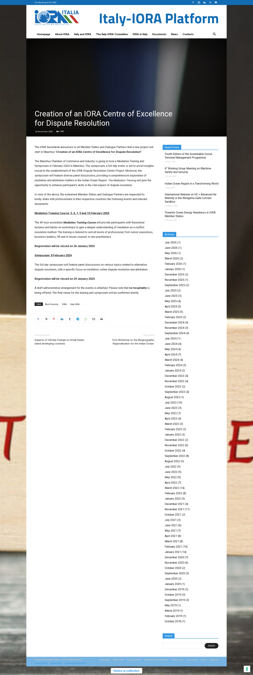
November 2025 (174, 279)
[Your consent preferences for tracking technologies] (247, 669)
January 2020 (173, 584)
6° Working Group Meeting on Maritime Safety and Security (188, 170)
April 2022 (171, 482)
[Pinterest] (53, 319)
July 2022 (171, 466)
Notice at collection (126, 670)
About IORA (62, 34)
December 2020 (174, 557)
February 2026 (173, 263)
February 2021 (173, 546)
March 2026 (172, 258)
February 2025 (173, 317)
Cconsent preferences (75, 663)
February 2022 (173, 493)
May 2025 (171, 301)
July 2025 (171, 290)
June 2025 (171, 295)
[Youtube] (215, 2)
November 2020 (174, 562)
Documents (159, 34)
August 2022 (172, 461)
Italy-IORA (75, 304)
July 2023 (171, 402)
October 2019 (173, 594)
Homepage (43, 34)
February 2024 (173, 365)
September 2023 (175, 392)
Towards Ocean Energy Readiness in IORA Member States (190, 214)
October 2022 (173, 450)
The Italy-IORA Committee (112, 34)
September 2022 (175, 456)
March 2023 (172, 424)
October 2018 (173, 621)
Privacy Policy (41, 663)
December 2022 (174, 440)
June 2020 (171, 578)
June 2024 (171, 344)
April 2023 (171, 418)
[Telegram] (77, 319)
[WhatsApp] (85, 319)
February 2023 (173, 429)
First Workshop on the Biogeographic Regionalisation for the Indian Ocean (133, 341)
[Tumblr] (69, 319)
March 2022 (172, 488)
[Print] (101, 319)
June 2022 (171, 472)
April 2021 (171, 536)
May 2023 (171, 413)
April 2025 (171, 306)
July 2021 (171, 520)
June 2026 (171, 247)
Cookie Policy (56, 663)
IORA (64, 304)
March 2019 (172, 610)
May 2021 (171, 530)
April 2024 (171, 354)
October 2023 (173, 386)
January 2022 (173, 498)
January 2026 (173, 269)
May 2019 (171, 605)
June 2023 (171, 408)
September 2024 (175, 333)
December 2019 (174, 589)
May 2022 (171, 477)
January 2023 (173, 434)
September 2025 (175, 285)
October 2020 (173, 568)
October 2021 (173, 514)
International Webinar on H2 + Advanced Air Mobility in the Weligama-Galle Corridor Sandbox (191, 198)
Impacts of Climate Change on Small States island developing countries (59, 341)
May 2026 (171, 253)
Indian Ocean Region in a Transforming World (191, 183)
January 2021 (173, 552)
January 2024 (173, 370)
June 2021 (171, 525)
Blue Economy (51, 304)
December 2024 (174, 322)
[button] (214, 34)
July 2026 (171, 242)
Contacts (188, 34)
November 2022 (174, 445)
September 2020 (175, 573)
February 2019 (173, 616)
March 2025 (172, 311)
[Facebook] (193, 2)
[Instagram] (198, 2)
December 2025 (174, 274)
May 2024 (171, 349)
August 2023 (172, 397)
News (174, 34)
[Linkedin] (204, 2)
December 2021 (174, 504)
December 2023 (174, 376)
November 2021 (174, 509)
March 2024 (172, 360)
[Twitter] (210, 2)
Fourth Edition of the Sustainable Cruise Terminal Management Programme (188, 155)
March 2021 (172, 541)
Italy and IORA (82, 34)
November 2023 (174, 381)
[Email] (93, 319)
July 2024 (171, 338)
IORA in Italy (140, 34)
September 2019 (175, 600)
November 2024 (174, 327)
